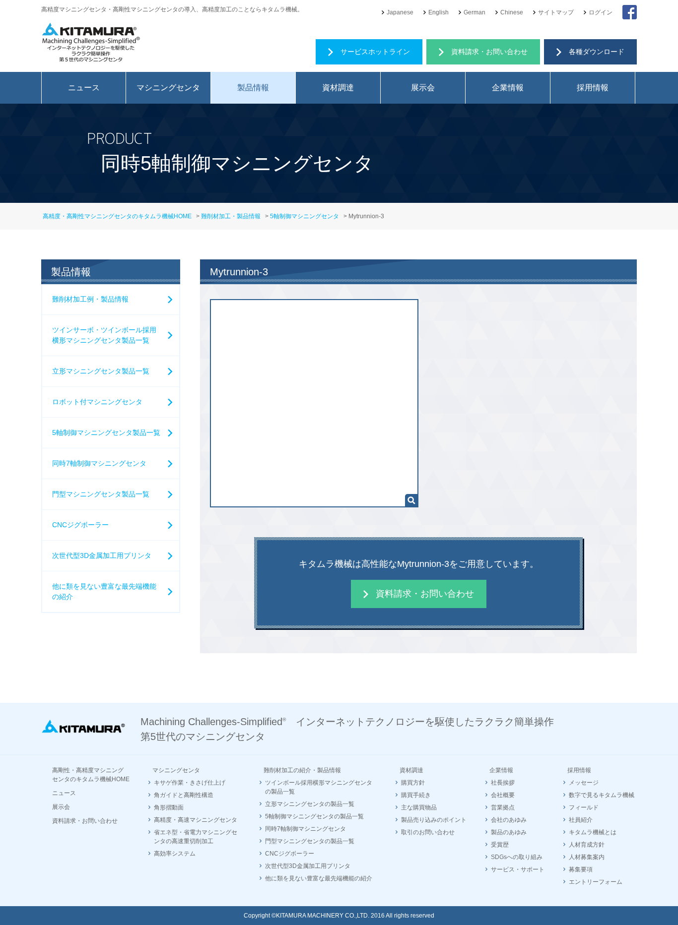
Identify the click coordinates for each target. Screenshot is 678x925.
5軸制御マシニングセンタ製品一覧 (106, 432)
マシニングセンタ (168, 87)
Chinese (511, 12)
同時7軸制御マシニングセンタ (99, 463)
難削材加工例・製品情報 (90, 299)
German (474, 12)
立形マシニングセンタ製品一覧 (100, 371)
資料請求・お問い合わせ (489, 52)
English (438, 12)
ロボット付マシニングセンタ (97, 402)
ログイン (600, 12)
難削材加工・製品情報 (231, 216)
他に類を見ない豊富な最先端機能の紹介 (104, 591)
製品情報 (253, 87)
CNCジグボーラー (80, 525)
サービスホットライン (375, 52)
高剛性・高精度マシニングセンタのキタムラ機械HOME (91, 775)
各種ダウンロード (596, 52)
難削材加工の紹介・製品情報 (302, 770)
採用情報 (593, 87)
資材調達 (338, 87)
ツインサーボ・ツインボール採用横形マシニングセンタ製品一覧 (104, 335)
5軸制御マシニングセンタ (304, 216)
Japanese (400, 12)
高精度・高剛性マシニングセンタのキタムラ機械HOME (117, 216)
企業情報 (508, 87)
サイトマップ (556, 12)
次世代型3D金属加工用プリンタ (101, 555)
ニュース (84, 87)
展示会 (423, 87)
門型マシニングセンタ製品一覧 (100, 494)
